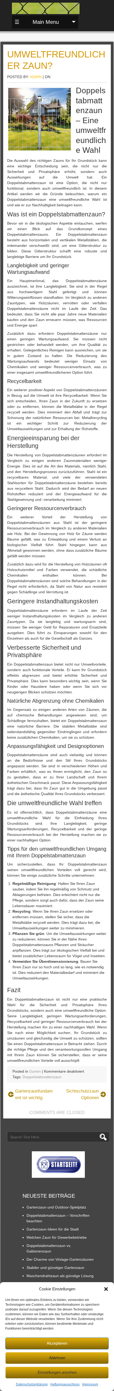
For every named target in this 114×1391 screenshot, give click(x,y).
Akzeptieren (57, 1343)
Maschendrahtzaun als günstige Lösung (60, 1276)
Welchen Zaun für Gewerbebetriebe (57, 1237)
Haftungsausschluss (65, 1384)
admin (36, 77)
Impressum (90, 1384)
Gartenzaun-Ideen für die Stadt (53, 1229)
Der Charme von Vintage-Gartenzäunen (60, 1259)
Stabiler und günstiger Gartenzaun (55, 1267)
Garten (35, 1071)
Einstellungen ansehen (57, 1372)
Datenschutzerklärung (32, 1384)
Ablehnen (57, 1358)
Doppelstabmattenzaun (42, 1077)
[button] (106, 1289)
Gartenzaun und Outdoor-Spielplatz (56, 1207)
